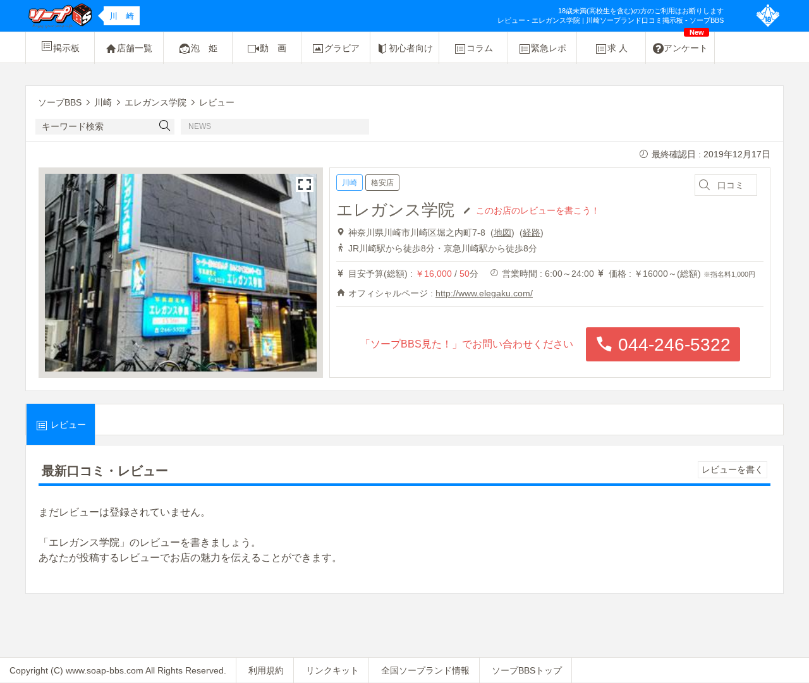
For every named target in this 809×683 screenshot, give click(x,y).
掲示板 (66, 48)
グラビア (342, 48)
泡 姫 (204, 48)
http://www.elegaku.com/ (484, 293)
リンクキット (332, 670)
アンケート (686, 42)
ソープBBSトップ (527, 670)
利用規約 (266, 670)
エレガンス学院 (395, 209)
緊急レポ (548, 48)
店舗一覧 (134, 48)
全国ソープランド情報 (425, 670)
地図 (502, 232)
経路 (531, 232)
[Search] (164, 127)
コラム (479, 48)
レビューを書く (732, 469)
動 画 (273, 48)
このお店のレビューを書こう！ (538, 210)
